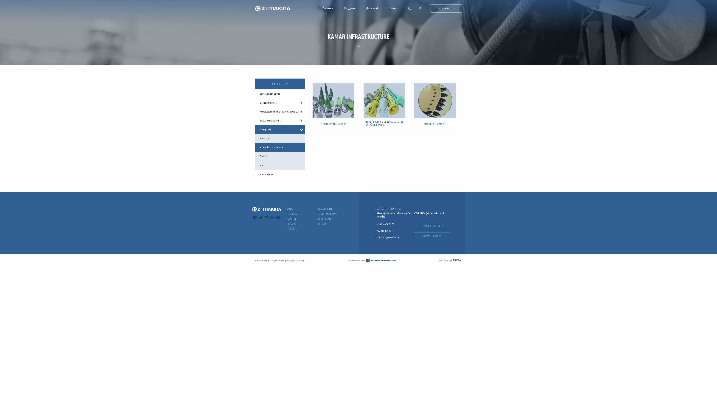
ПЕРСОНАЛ (292, 213)
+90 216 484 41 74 (385, 230)
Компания (327, 8)
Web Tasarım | (445, 260)
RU (420, 8)
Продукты (349, 8)
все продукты (266, 174)
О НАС (290, 208)
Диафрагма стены (268, 102)
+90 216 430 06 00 (385, 224)
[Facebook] (255, 217)
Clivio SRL (264, 156)
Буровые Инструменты (270, 120)
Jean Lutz (264, 138)
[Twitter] (261, 217)
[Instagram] (272, 217)
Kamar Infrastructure (271, 147)
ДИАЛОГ (322, 224)
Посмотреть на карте (432, 225)
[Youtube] (278, 217)
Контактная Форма (431, 236)
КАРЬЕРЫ (291, 219)
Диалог (393, 8)
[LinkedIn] (266, 217)
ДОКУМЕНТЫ (325, 208)
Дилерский (372, 8)
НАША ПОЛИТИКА (327, 213)
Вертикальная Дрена (270, 93)
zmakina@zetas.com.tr (388, 237)
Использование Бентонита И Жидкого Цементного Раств (282, 111)
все (261, 165)
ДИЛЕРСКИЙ (324, 219)
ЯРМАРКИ (292, 224)
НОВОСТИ (292, 229)
